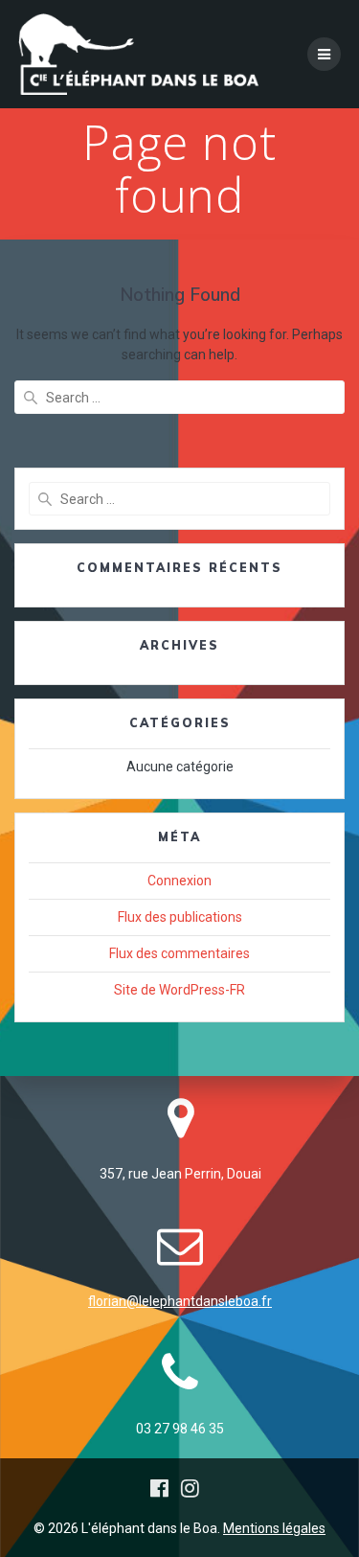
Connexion (179, 880)
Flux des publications (180, 917)
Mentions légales (274, 1528)
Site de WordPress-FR (179, 989)
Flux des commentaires (179, 953)
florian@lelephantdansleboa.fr (180, 1301)
